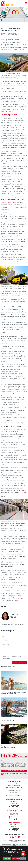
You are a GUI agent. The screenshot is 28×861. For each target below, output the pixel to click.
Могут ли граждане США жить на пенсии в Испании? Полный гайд (13, 692)
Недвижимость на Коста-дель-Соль (14, 787)
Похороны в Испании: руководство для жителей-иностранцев (13, 746)
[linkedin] (13, 837)
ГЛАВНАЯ (5, 20)
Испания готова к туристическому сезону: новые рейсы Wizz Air (14, 719)
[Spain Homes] (7, 3)
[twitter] (15, 837)
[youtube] (18, 837)
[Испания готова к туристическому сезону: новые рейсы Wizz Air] (14, 716)
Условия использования (11, 843)
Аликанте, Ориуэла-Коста (14, 810)
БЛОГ (10, 20)
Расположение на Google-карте (15, 806)
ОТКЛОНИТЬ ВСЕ (16, 858)
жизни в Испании (17, 598)
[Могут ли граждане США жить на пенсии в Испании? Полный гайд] (14, 689)
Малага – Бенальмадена (14, 799)
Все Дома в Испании (14, 792)
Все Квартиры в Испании (14, 790)
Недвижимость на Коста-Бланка (14, 789)
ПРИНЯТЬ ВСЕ (7, 858)
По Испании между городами (8, 202)
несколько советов (6, 109)
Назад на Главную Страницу (14, 783)
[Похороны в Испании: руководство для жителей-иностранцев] (14, 743)
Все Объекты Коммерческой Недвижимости (14, 794)
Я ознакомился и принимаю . (12, 657)
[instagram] (10, 837)
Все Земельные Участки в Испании (14, 795)
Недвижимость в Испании (14, 785)
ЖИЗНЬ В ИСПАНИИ (18, 20)
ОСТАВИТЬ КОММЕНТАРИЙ (19, 662)
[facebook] (8, 837)
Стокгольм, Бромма (14, 822)
